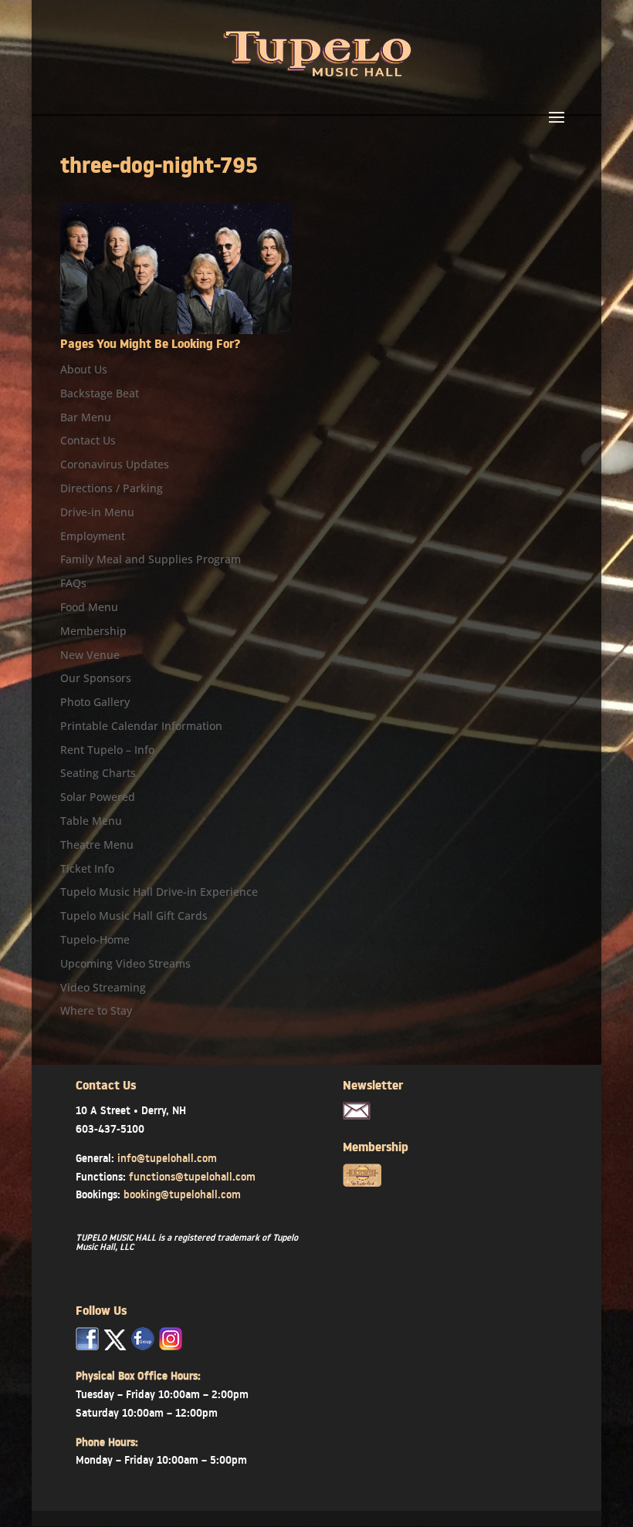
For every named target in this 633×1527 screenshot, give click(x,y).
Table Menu (91, 820)
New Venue (90, 654)
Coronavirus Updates (114, 464)
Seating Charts (98, 772)
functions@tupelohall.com (192, 1176)
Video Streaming (103, 987)
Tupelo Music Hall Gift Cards (134, 915)
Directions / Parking (111, 488)
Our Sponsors (95, 678)
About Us (83, 369)
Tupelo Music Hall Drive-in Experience (159, 891)
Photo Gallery (95, 701)
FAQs (73, 583)
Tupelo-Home (95, 939)
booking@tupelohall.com (182, 1194)
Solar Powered (97, 796)
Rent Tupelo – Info (107, 749)
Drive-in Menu (97, 512)
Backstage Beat (99, 393)
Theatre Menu (97, 844)
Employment (92, 536)
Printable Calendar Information (141, 725)
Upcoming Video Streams (125, 963)
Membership (93, 630)
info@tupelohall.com (167, 1158)
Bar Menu (85, 417)
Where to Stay (96, 1010)
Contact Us (88, 440)
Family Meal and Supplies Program (150, 559)
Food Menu (89, 607)
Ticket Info (87, 868)
